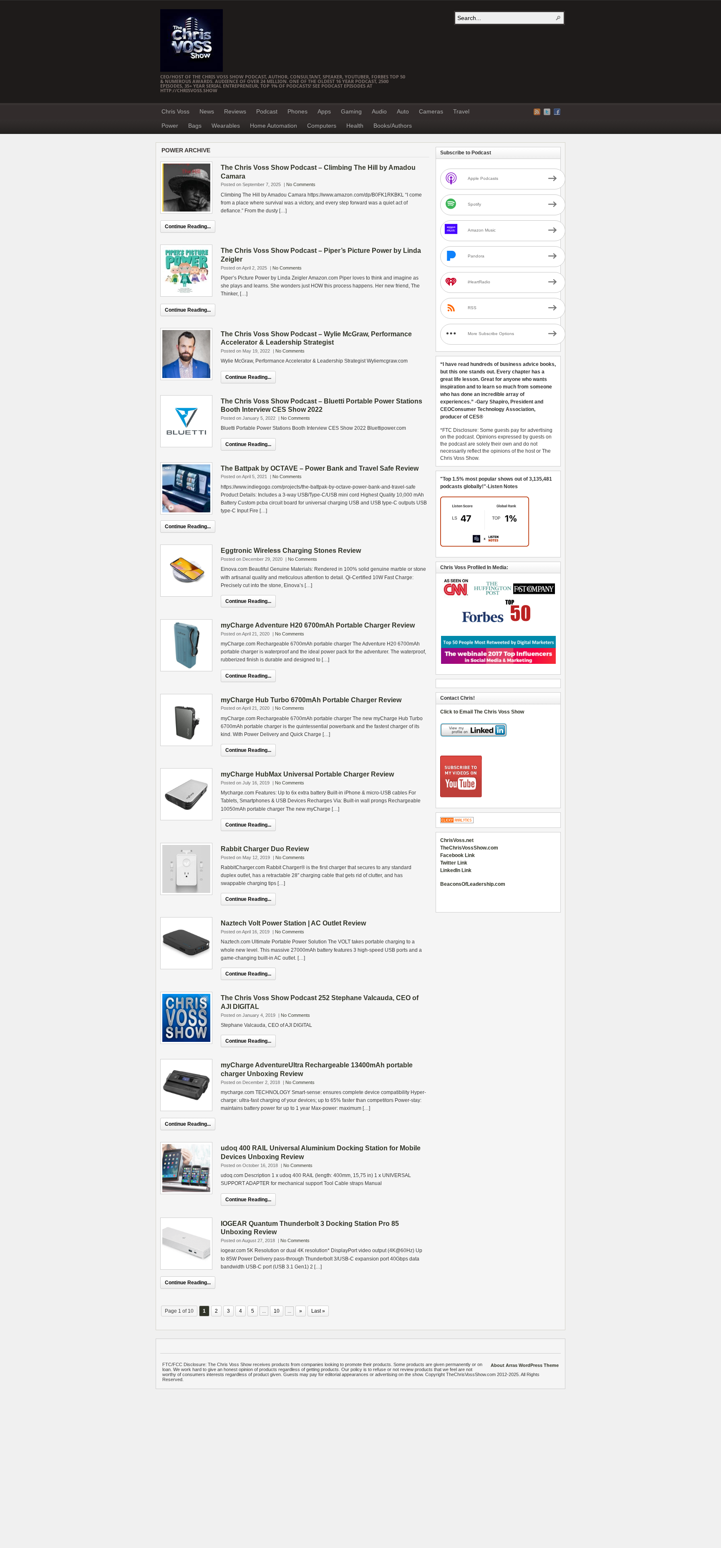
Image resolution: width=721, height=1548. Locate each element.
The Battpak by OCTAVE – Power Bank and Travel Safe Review (319, 468)
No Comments (300, 184)
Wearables (226, 125)
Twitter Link (453, 863)
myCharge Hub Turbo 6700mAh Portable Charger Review (311, 699)
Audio (379, 111)
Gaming (351, 111)
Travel (461, 111)
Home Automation (273, 125)
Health (354, 125)
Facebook (557, 111)
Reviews (235, 111)
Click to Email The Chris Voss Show (482, 712)
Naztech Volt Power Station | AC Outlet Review (293, 923)
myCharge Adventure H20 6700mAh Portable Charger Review (318, 625)
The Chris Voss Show (191, 40)
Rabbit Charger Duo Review (265, 848)
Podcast (266, 111)
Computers (321, 125)
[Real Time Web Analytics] (457, 821)
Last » (318, 1311)
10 (277, 1311)
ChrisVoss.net (457, 840)
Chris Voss (175, 111)
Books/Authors (392, 125)
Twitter (547, 111)
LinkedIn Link (455, 870)
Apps (324, 111)
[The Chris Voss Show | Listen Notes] (484, 545)
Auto (403, 111)
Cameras (431, 111)
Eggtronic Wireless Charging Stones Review (291, 550)
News (206, 111)
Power (169, 125)
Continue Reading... (188, 226)
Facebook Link (457, 855)
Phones (297, 111)
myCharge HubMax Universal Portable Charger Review (307, 774)
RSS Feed (537, 111)
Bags (195, 125)
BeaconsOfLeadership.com (472, 884)
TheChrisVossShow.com (469, 848)
